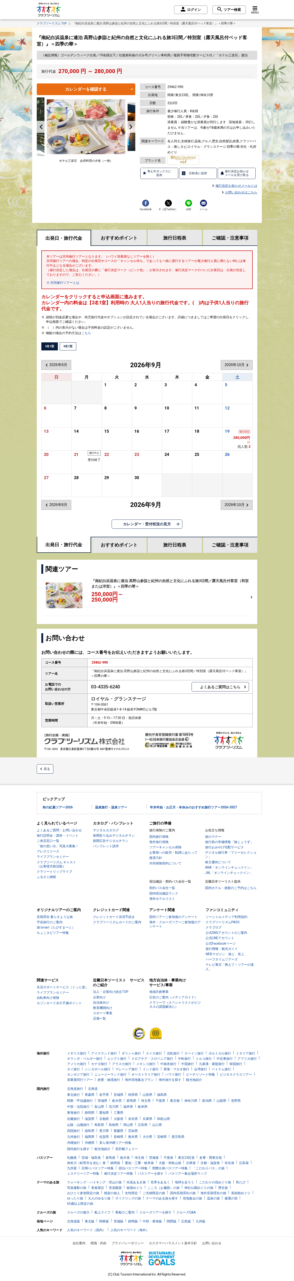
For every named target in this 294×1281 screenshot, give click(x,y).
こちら (86, 333)
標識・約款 (98, 1243)
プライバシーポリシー (128, 1243)
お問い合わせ (211, 1243)
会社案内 (79, 1243)
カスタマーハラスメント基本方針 (173, 1243)
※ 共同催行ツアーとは (62, 282)
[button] (41, 127)
